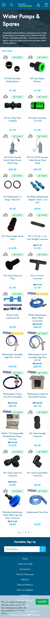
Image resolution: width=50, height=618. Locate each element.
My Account (25, 569)
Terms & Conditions (25, 590)
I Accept (42, 601)
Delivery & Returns (25, 584)
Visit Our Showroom (25, 574)
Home (25, 558)
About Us (25, 579)
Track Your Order (25, 564)
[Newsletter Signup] (43, 549)
